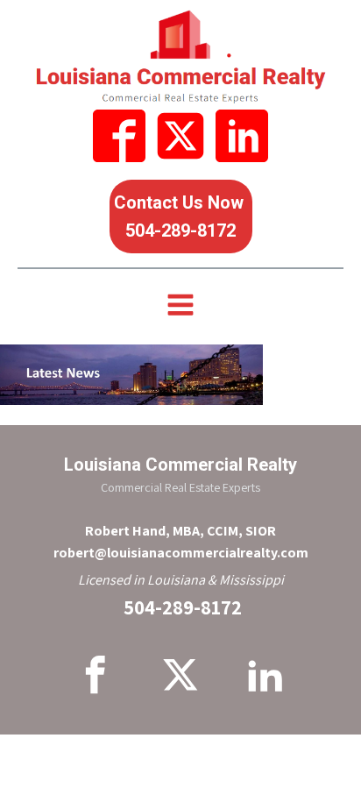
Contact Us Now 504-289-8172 (181, 216)
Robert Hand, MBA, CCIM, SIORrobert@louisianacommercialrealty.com (180, 542)
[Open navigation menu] (180, 306)
